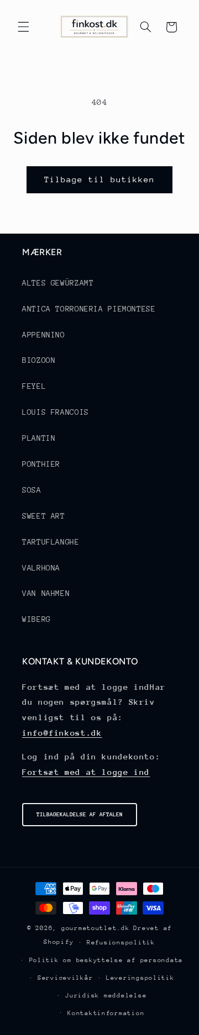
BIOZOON (38, 360)
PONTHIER (41, 464)
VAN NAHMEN (46, 593)
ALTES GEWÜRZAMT (57, 282)
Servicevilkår (65, 977)
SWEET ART (43, 515)
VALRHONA (41, 567)
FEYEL (34, 386)
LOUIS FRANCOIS (55, 412)
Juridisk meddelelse (105, 995)
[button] (23, 27)
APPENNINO (43, 334)
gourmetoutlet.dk (95, 928)
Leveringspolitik (140, 977)
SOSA (31, 489)
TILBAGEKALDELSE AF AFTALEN (79, 814)
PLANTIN (38, 438)
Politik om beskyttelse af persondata (106, 960)
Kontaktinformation (105, 1013)
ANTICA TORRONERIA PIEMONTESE (89, 308)
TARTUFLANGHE (51, 541)
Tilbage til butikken (99, 179)
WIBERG (36, 619)
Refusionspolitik (121, 942)
